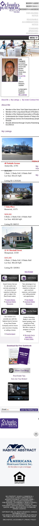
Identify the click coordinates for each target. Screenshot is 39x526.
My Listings (23, 95)
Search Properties (24, 501)
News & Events (30, 502)
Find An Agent (10, 334)
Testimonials (19, 502)
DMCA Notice (7, 519)
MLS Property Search (14, 496)
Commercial (28, 496)
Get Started (29, 300)
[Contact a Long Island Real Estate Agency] (36, 436)
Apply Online (29, 339)
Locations (24, 499)
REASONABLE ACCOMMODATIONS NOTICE (30, 22)
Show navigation (34, 38)
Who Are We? (11, 501)
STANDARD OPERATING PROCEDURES (32, 31)
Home (31, 499)
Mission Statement (12, 499)
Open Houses (27, 498)
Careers (19, 504)
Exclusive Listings (13, 498)
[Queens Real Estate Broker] (18, 402)
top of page (29, 272)
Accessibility (18, 519)
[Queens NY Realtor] (19, 374)
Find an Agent (7, 502)
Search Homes (10, 300)
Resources (11, 504)
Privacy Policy (30, 519)
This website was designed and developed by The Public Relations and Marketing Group (19, 515)
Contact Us (28, 504)
